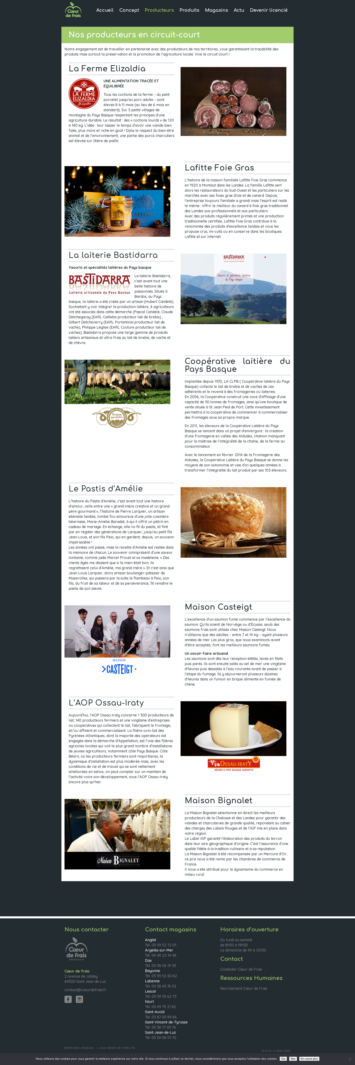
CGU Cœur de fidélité (117, 1048)
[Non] (350, 1059)
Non (293, 1058)
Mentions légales (80, 1048)
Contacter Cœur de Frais (241, 969)
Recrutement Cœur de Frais (243, 988)
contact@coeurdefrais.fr (85, 989)
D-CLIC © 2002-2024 (276, 1051)
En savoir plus (309, 1058)
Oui (283, 1058)
